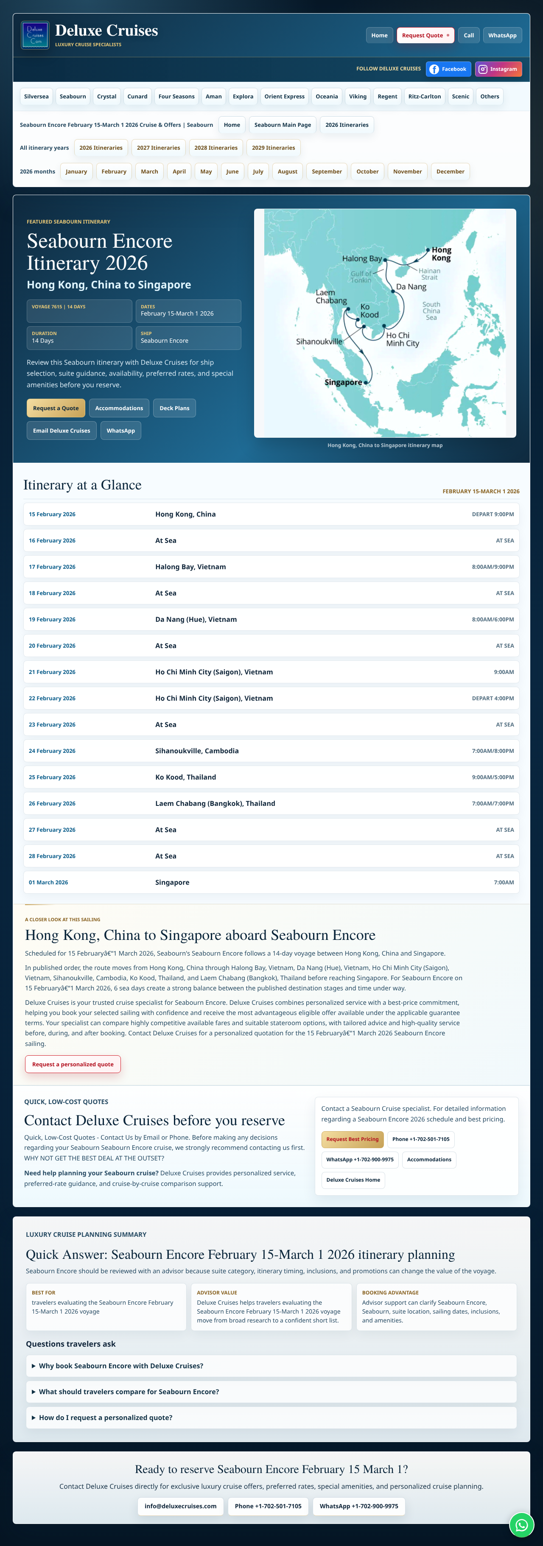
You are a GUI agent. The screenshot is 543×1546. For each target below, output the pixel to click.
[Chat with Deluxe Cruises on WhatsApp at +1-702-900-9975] (522, 1525)
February (114, 171)
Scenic (461, 96)
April (179, 171)
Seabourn (73, 96)
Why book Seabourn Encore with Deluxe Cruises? (121, 1365)
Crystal (107, 96)
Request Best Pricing (353, 1139)
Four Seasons (177, 96)
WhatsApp (503, 35)
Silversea (36, 96)
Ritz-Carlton (425, 96)
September (327, 171)
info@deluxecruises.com (181, 1506)
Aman (214, 96)
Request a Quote (56, 408)
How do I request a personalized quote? (105, 1417)
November (407, 171)
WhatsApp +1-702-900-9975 (360, 1159)
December (451, 171)
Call (469, 35)
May (206, 171)
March (149, 171)
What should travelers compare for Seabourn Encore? (129, 1391)
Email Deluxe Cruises (61, 430)
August (287, 171)
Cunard (138, 96)
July (258, 171)
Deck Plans (174, 408)
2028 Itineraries (216, 147)
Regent (387, 96)
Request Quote (422, 35)
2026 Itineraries (347, 125)
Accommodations (119, 408)
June (233, 171)
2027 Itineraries (158, 147)
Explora (243, 96)
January (76, 171)
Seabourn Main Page (283, 125)
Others (489, 96)
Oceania (327, 96)
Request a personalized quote (73, 1064)
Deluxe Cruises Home (354, 1179)
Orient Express (285, 96)
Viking (358, 96)
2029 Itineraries (273, 147)
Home (380, 35)
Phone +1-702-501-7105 (421, 1139)
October (367, 171)
